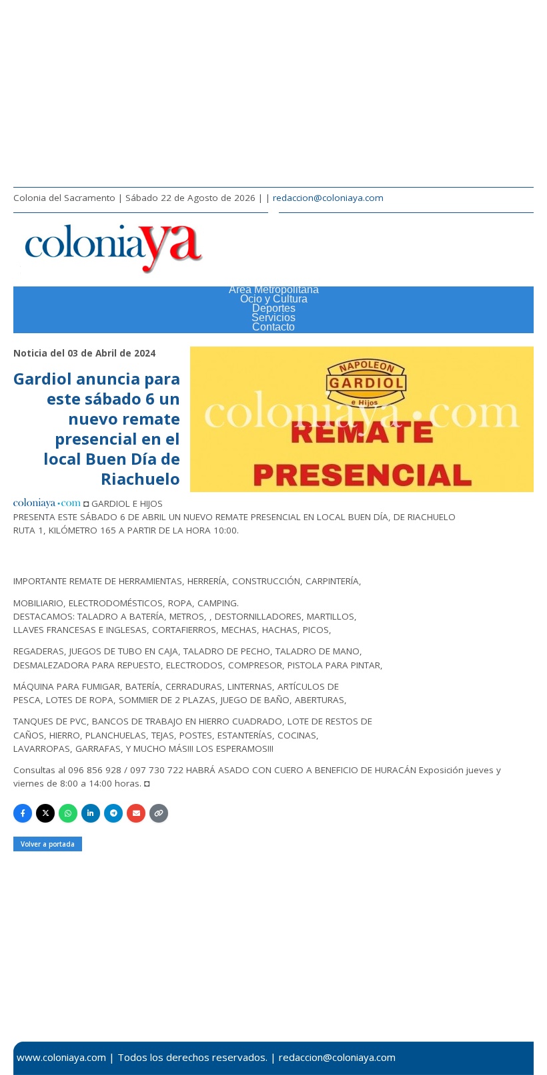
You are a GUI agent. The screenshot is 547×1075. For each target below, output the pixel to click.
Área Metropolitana (274, 289)
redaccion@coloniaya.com (328, 198)
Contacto (273, 327)
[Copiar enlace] (158, 813)
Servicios (273, 317)
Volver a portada (48, 844)
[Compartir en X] (45, 813)
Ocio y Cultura (274, 298)
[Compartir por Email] (136, 813)
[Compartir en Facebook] (22, 813)
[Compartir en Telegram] (113, 813)
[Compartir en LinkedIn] (90, 813)
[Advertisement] (273, 93)
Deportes (274, 308)
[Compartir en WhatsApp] (68, 813)
